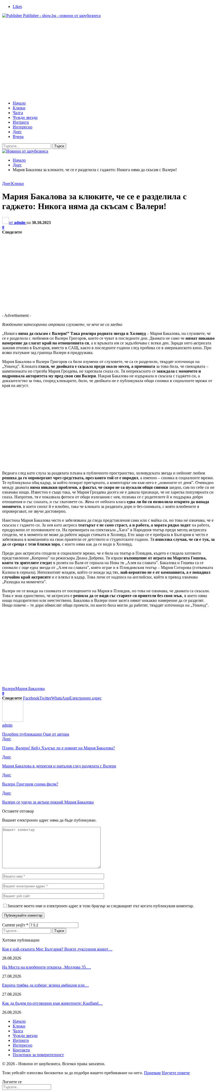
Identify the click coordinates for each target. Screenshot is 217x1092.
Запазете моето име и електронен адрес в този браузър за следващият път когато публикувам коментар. (100, 906)
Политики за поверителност (38, 1054)
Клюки (19, 108)
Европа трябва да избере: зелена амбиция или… (45, 985)
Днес (17, 132)
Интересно (22, 127)
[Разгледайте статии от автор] (12, 720)
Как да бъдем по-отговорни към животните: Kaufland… (52, 1003)
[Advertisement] (108, 59)
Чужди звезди (25, 117)
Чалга (18, 112)
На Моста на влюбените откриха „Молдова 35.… (46, 967)
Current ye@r (15, 925)
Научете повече (176, 1073)
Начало (19, 103)
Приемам (152, 1073)
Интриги (21, 122)
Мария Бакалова (30, 688)
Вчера (18, 136)
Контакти (21, 1050)
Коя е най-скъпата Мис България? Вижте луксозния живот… (57, 949)
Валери (8, 688)
